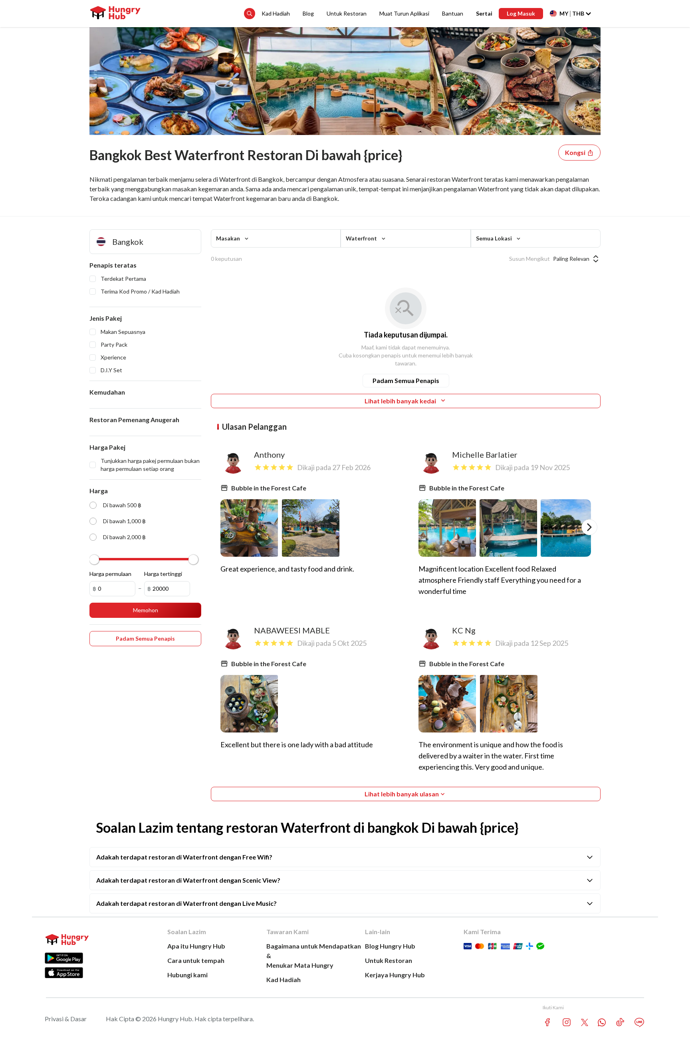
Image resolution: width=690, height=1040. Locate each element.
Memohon (145, 610)
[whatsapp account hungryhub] (602, 1022)
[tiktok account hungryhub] (620, 1022)
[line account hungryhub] (639, 1022)
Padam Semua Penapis (406, 380)
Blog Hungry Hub (390, 946)
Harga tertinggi (163, 573)
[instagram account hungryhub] (566, 1022)
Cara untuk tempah (195, 960)
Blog (308, 13)
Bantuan (452, 13)
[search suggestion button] (249, 13)
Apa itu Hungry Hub (196, 946)
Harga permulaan (110, 573)
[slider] (94, 559)
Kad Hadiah (276, 13)
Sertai (484, 13)
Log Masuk (521, 13)
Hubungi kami (187, 974)
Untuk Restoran (347, 13)
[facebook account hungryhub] (547, 1022)
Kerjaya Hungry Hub (395, 974)
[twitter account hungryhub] (584, 1022)
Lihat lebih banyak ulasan (402, 794)
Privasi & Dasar (66, 1018)
